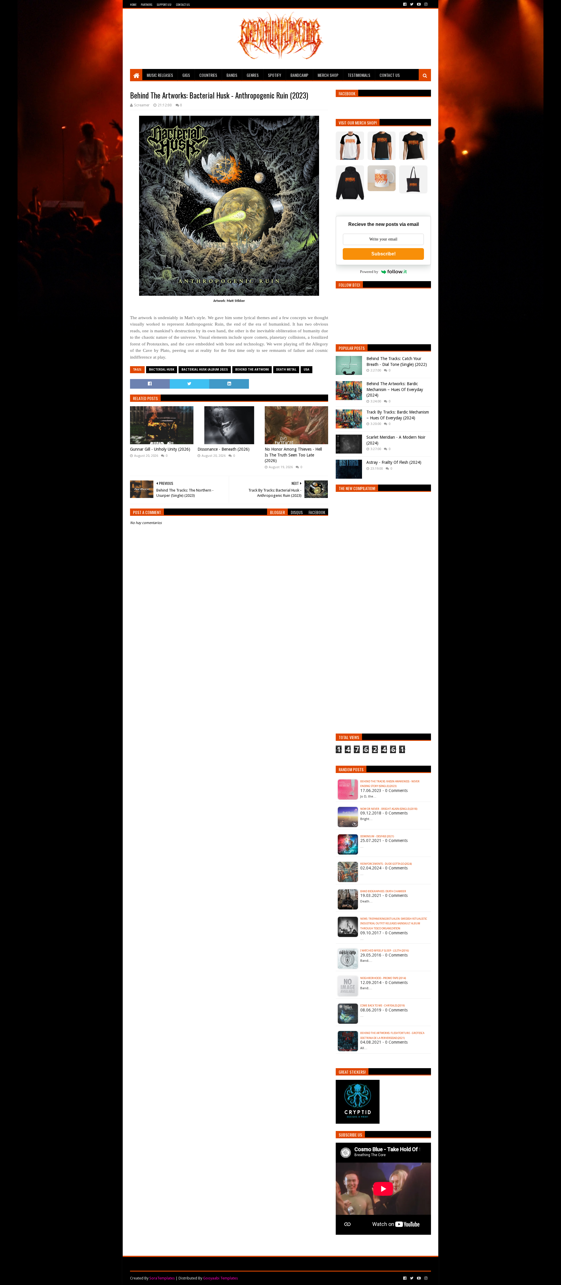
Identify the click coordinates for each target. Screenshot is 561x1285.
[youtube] (419, 4)
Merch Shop (328, 75)
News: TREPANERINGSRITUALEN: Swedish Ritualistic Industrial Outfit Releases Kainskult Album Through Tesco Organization (393, 923)
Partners (146, 4)
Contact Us (183, 4)
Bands (231, 75)
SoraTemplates (162, 1278)
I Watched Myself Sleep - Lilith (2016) (384, 950)
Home (133, 4)
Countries (208, 75)
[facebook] (405, 4)
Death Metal (286, 369)
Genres (253, 75)
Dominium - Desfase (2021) (377, 836)
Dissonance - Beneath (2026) (224, 449)
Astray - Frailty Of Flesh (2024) (393, 462)
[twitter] (412, 4)
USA (306, 369)
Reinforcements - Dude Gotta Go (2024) (386, 863)
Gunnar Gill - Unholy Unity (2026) (160, 449)
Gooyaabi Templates (220, 1278)
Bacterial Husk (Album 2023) (204, 369)
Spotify (274, 75)
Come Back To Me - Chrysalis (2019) (382, 1005)
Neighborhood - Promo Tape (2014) (383, 978)
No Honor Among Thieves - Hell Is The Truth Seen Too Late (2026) (293, 455)
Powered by (369, 271)
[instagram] (425, 4)
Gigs (186, 75)
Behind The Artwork (252, 369)
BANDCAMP (299, 75)
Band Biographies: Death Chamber (383, 891)
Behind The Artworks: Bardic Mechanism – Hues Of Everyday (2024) (394, 389)
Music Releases (160, 75)
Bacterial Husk (161, 369)
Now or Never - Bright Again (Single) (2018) (388, 808)
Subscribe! (383, 253)
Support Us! (164, 4)
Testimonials (359, 75)
